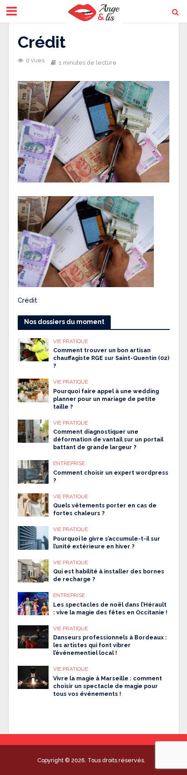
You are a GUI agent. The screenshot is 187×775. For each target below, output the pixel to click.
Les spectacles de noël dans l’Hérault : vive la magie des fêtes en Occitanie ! (110, 608)
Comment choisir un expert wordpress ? (110, 476)
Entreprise (69, 463)
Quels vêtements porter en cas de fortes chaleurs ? (105, 509)
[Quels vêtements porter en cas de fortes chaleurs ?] (33, 504)
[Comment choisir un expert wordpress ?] (33, 471)
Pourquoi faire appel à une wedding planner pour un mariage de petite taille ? (106, 399)
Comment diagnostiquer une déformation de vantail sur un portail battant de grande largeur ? (108, 439)
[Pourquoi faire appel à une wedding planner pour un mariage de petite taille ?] (33, 389)
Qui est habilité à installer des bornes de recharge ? (108, 575)
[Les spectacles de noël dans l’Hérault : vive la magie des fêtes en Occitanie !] (33, 603)
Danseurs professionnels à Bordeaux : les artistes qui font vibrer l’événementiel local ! (110, 645)
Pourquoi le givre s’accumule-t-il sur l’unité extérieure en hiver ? (106, 542)
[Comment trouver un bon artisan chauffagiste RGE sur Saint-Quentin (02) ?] (33, 349)
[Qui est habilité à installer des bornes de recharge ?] (33, 570)
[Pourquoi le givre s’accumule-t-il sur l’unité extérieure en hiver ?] (33, 537)
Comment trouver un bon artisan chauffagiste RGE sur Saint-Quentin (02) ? (111, 358)
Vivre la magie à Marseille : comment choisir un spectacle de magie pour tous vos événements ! (107, 686)
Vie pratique (70, 341)
